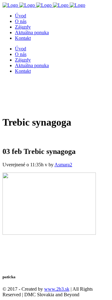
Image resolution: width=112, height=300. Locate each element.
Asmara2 (63, 164)
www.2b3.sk (56, 289)
